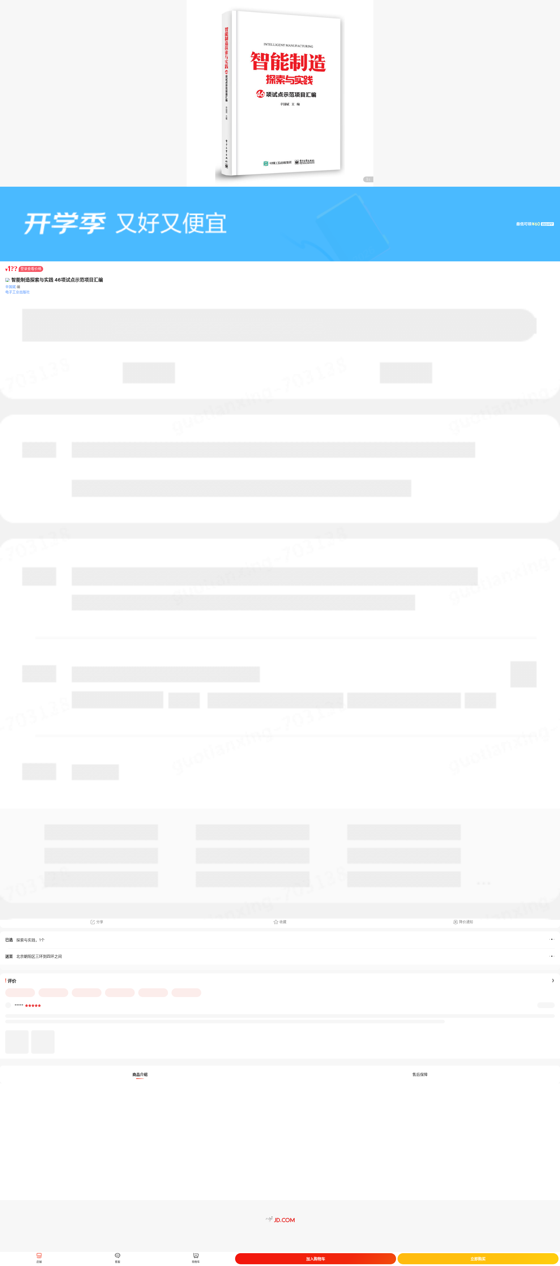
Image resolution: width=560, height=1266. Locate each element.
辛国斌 (10, 287)
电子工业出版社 (17, 292)
